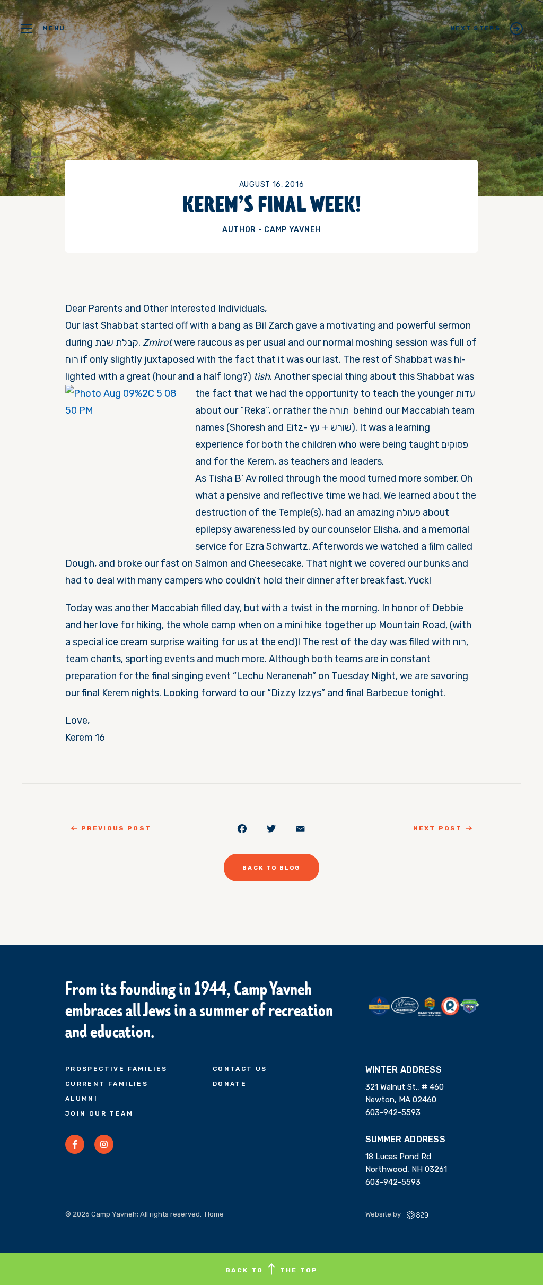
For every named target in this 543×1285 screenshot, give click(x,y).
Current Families (106, 1083)
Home (214, 1214)
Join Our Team (99, 1113)
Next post (437, 828)
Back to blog (271, 867)
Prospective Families (116, 1069)
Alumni (81, 1098)
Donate (230, 1083)
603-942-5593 (393, 1112)
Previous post (116, 828)
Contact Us (240, 1069)
